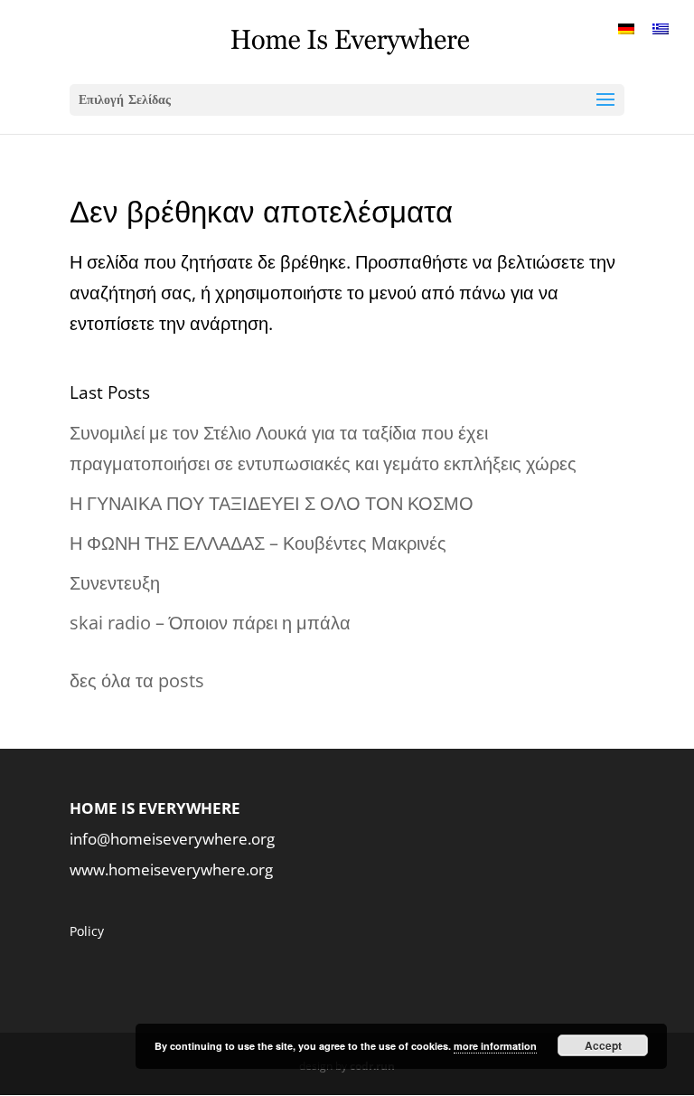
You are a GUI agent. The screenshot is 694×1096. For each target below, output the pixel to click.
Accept (603, 1045)
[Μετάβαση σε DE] (626, 28)
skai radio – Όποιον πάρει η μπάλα (210, 622)
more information (495, 1046)
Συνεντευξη (115, 583)
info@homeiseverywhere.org (172, 838)
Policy (87, 931)
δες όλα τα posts (137, 680)
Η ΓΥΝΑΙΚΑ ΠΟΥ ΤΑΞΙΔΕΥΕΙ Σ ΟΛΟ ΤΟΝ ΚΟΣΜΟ (272, 503)
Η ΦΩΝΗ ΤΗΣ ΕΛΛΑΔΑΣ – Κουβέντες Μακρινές (258, 543)
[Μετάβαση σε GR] (660, 28)
